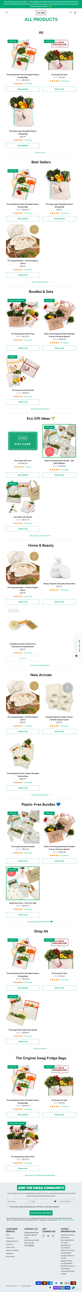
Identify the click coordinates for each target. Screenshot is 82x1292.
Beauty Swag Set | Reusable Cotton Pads (59, 584)
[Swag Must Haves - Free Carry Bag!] (23, 883)
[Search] (70, 12)
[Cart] (75, 12)
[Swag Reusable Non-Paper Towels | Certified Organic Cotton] (59, 697)
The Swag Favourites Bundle (23, 390)
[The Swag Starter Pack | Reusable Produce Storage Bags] (23, 55)
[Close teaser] (76, 656)
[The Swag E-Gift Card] (23, 441)
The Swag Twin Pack (59, 75)
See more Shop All (40, 1048)
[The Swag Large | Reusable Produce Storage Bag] (23, 111)
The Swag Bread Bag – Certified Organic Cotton (22, 262)
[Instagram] (48, 1236)
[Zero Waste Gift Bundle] (23, 497)
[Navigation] (6, 12)
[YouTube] (53, 1236)
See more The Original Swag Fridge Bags (40, 1175)
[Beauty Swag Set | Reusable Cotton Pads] (59, 566)
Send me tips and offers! (41, 1213)
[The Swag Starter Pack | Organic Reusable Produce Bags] (23, 753)
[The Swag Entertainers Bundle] (23, 826)
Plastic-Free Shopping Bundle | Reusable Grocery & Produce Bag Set (59, 335)
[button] (79, 646)
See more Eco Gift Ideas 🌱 (40, 536)
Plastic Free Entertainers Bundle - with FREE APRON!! (59, 462)
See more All (40, 152)
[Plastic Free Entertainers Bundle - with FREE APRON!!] (59, 441)
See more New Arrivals (39, 795)
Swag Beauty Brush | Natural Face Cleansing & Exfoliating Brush (23, 645)
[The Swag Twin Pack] (59, 55)
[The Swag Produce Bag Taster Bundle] (23, 1010)
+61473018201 (29, 1245)
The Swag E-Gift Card (22, 461)
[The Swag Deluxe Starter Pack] (23, 314)
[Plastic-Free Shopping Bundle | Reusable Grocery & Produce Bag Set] (59, 314)
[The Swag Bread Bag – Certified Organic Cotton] (23, 241)
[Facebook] (43, 1236)
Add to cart (59, 89)
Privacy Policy (63, 1220)
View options (22, 89)
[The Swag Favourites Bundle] (23, 370)
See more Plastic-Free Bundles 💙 (40, 922)
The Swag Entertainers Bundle (22, 846)
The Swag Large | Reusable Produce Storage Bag (22, 132)
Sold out (22, 658)
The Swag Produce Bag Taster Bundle (22, 1030)
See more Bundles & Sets (40, 409)
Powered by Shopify (25, 1286)
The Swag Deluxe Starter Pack (22, 334)
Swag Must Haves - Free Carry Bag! (22, 903)
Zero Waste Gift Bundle (23, 517)
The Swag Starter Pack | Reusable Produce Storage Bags (22, 76)
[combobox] (56, 1201)
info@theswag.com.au (31, 1232)
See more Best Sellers (40, 282)
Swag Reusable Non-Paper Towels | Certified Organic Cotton (59, 718)
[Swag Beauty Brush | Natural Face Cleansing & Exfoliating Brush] (23, 624)
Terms (72, 1220)
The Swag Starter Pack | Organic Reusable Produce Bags (23, 774)
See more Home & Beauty (40, 665)
